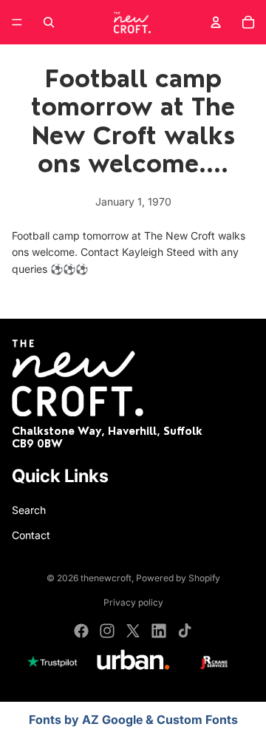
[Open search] (49, 22)
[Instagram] (107, 631)
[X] (133, 631)
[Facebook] (81, 631)
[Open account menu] (216, 22)
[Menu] (17, 22)
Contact (31, 535)
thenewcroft (106, 577)
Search (29, 510)
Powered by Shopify (178, 577)
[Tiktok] (185, 631)
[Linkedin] (159, 631)
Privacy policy (133, 602)
